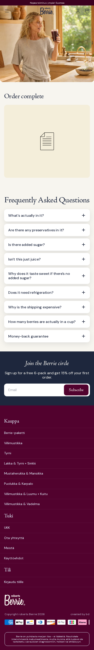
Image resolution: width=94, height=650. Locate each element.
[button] (7, 11)
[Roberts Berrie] (15, 600)
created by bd (79, 614)
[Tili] (78, 11)
